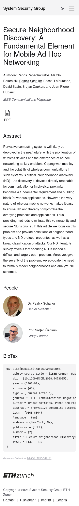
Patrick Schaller (30, 80)
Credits (62, 499)
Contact (8, 499)
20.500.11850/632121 (39, 458)
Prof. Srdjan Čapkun (42, 330)
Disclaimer (27, 499)
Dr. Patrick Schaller (41, 303)
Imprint (46, 499)
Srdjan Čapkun (33, 86)
